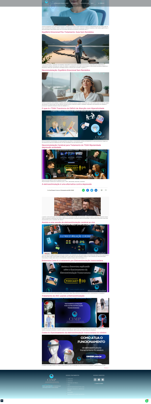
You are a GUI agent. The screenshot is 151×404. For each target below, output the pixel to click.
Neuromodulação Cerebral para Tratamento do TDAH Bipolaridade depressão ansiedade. (71, 146)
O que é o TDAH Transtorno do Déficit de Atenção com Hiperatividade (73, 108)
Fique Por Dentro (84, 3)
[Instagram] (95, 379)
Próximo (106, 368)
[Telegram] (102, 379)
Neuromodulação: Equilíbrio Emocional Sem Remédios (66, 70)
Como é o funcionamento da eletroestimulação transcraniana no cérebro (74, 332)
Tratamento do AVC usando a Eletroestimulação (63, 296)
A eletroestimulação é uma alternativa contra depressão (67, 184)
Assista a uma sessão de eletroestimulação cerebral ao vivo (68, 222)
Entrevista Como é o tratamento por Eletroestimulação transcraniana (72, 260)
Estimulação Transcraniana (61, 3)
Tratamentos (74, 3)
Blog (92, 3)
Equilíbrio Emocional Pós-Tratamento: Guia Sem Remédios (68, 32)
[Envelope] (98, 379)
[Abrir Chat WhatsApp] (146, 401)
